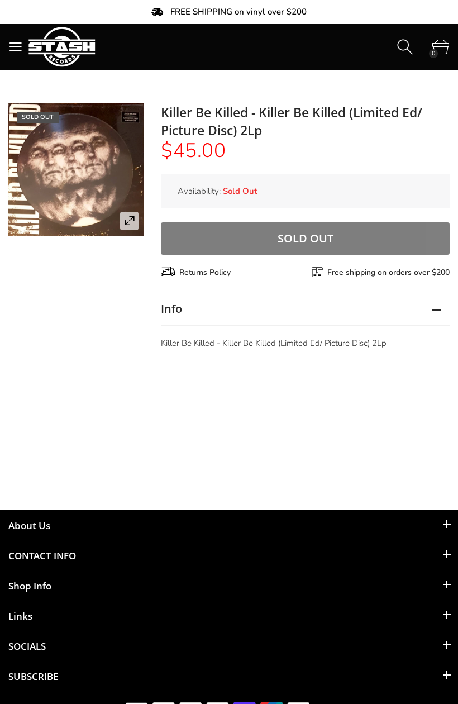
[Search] (406, 47)
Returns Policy (205, 272)
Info (171, 308)
